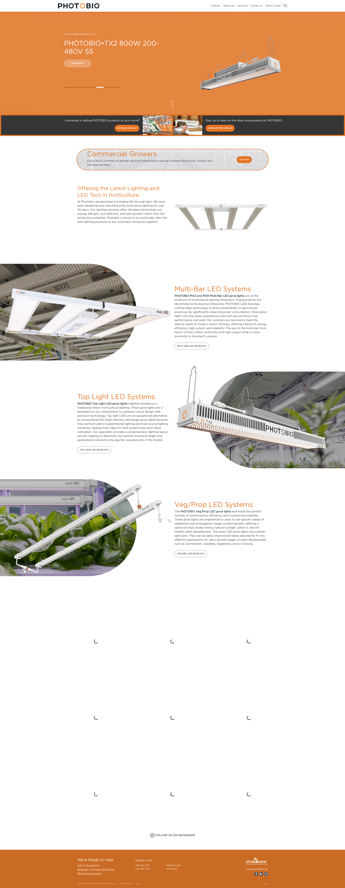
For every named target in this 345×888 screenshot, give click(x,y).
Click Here (244, 160)
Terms (137, 883)
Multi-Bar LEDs (142, 865)
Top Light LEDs (142, 869)
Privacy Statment (126, 883)
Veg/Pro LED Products (191, 554)
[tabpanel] (172, 63)
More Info (77, 71)
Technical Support (89, 874)
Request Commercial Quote (95, 869)
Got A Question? (88, 865)
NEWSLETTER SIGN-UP (220, 128)
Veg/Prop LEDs (173, 865)
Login (266, 883)
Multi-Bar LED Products (191, 346)
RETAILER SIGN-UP (127, 128)
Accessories (171, 869)
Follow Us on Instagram (175, 835)
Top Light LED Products (94, 450)
